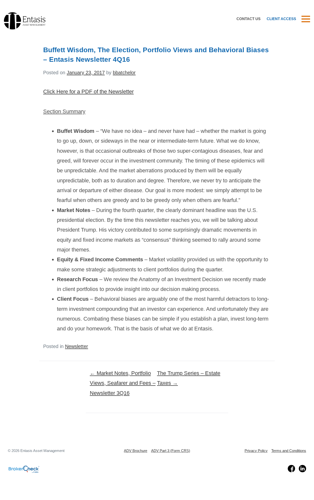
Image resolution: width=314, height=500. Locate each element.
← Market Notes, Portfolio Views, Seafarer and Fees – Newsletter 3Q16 (123, 383)
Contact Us (248, 19)
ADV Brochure (135, 451)
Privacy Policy (256, 451)
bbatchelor (124, 72)
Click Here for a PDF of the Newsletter (88, 91)
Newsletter (76, 346)
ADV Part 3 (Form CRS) (170, 451)
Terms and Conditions (288, 451)
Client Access (281, 19)
